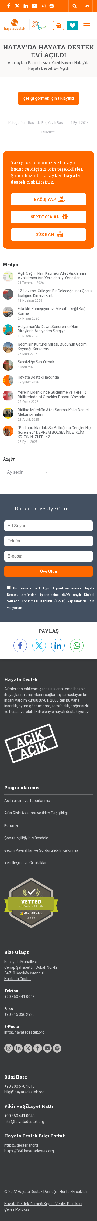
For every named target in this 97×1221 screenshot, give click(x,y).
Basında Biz (38, 63)
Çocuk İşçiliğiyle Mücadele (26, 838)
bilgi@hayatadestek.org (24, 1092)
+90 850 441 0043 (19, 996)
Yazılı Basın (61, 63)
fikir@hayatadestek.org (24, 1121)
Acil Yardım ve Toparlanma (27, 800)
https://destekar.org (21, 1145)
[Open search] (75, 6)
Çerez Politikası (17, 1209)
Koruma (11, 825)
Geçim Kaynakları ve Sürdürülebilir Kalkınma (41, 850)
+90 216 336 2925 (19, 1014)
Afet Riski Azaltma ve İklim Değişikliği (36, 813)
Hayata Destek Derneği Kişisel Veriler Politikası (43, 1204)
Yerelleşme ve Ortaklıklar (25, 863)
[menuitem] (86, 6)
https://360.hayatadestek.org (29, 1151)
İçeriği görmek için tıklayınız (48, 98)
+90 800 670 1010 (19, 1086)
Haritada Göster (17, 979)
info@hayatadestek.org (24, 1032)
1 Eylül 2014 (80, 123)
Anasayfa (16, 63)
